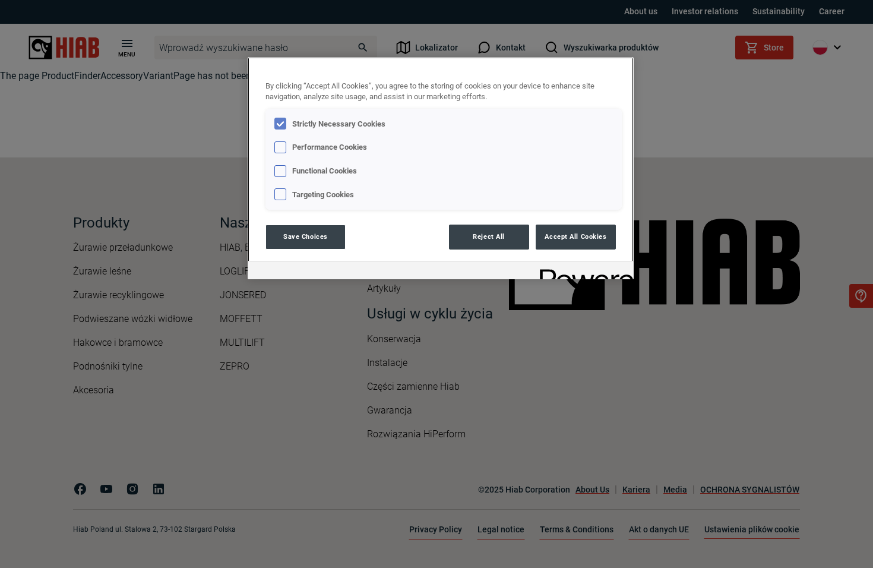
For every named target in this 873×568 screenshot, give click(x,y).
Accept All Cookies (575, 236)
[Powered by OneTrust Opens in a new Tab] (582, 271)
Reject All (489, 236)
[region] (441, 168)
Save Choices (305, 236)
